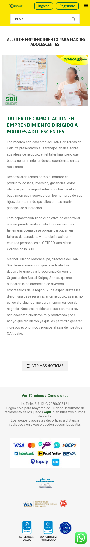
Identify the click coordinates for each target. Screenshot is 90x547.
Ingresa (43, 6)
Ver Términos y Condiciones (45, 396)
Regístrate (67, 6)
